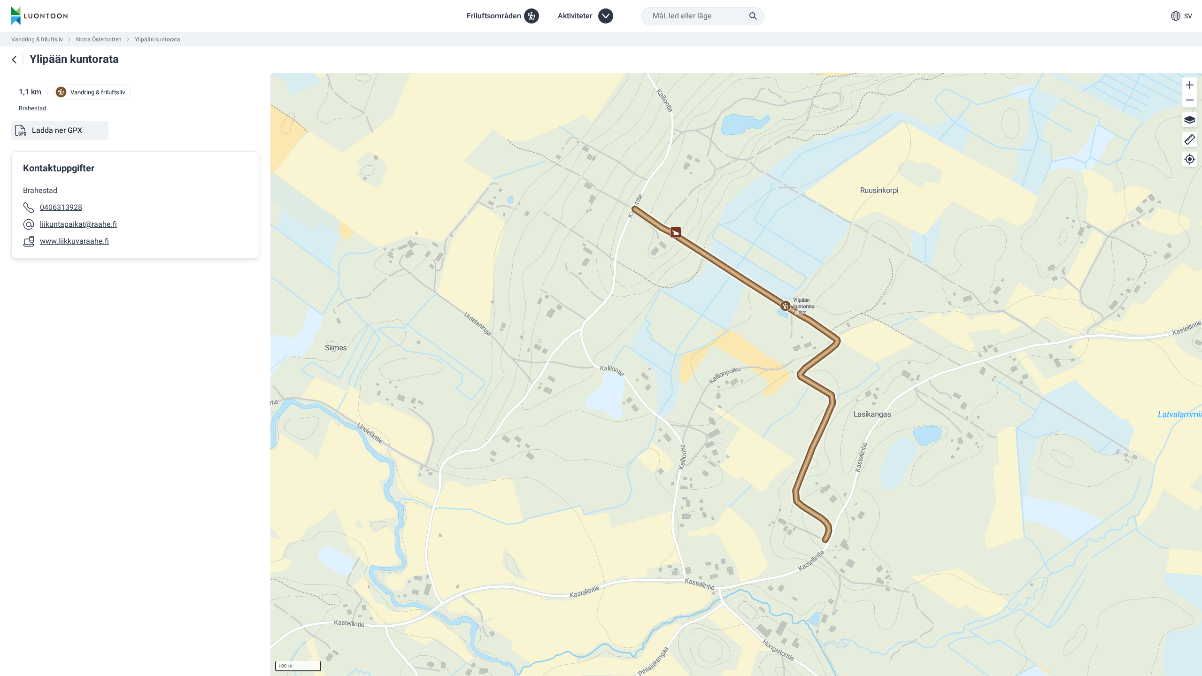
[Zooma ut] (1189, 100)
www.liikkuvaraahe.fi (74, 241)
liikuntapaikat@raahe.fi (78, 224)
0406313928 (61, 207)
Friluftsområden (494, 16)
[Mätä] (1189, 139)
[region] (736, 374)
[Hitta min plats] (1189, 159)
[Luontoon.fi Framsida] (39, 16)
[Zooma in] (1189, 84)
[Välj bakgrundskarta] (1189, 119)
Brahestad (32, 108)
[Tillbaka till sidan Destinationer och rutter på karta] (14, 59)
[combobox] (702, 16)
